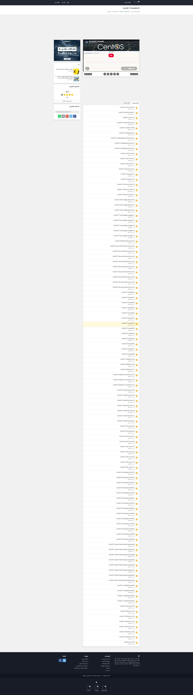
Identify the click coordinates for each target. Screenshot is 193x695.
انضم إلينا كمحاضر (83, 664)
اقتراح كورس (84, 659)
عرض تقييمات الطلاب (67, 101)
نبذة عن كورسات (105, 659)
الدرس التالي (88, 74)
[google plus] (67, 116)
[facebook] (74, 116)
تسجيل (56, 2)
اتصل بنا (107, 670)
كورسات (105, 676)
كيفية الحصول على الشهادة (80, 668)
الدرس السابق (134, 74)
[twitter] (70, 116)
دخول (63, 2)
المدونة (107, 668)
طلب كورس (84, 661)
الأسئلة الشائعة (105, 664)
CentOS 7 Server (123, 12)
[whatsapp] (59, 116)
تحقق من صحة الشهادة (81, 666)
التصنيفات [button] (126, 3)
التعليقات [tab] (125, 103)
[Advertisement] (96, 27)
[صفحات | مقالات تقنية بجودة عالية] (67, 50)
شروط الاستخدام (105, 661)
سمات (95, 676)
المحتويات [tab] (134, 103)
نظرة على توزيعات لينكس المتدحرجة (64, 69)
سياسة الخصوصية (105, 666)
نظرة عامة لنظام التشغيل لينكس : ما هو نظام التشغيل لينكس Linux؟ (64, 77)
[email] (63, 116)
